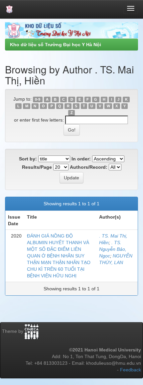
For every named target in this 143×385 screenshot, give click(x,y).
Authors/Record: (88, 167)
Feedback (130, 369)
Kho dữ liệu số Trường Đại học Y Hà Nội (55, 44)
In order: (81, 158)
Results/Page (37, 167)
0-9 (37, 99)
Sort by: (28, 158)
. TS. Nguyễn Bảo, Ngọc (112, 249)
